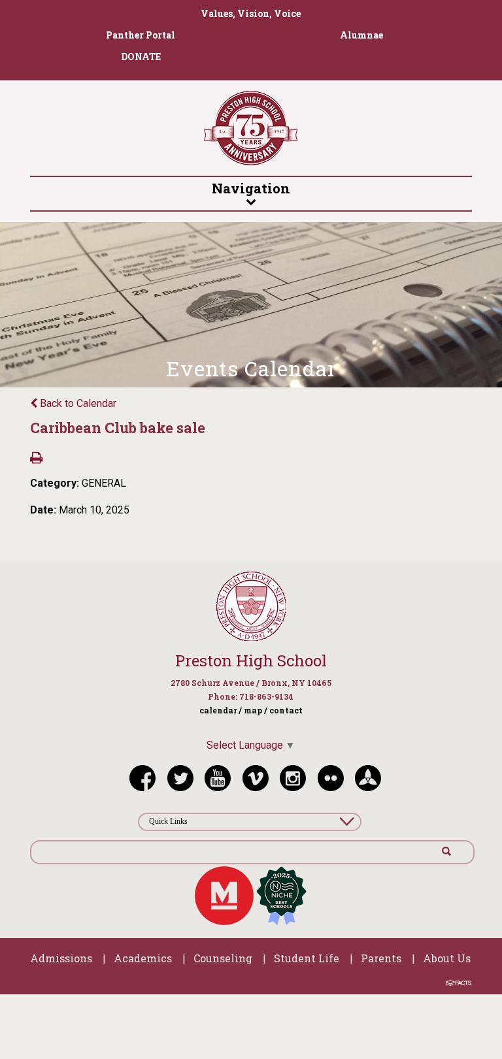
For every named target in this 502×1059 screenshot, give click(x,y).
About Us (447, 958)
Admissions (61, 958)
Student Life (306, 958)
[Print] (36, 459)
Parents (381, 958)
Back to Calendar (76, 403)
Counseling (222, 958)
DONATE (141, 56)
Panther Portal (140, 35)
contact (286, 710)
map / (255, 710)
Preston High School (251, 660)
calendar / (220, 710)
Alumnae (361, 35)
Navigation (251, 188)
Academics (143, 958)
